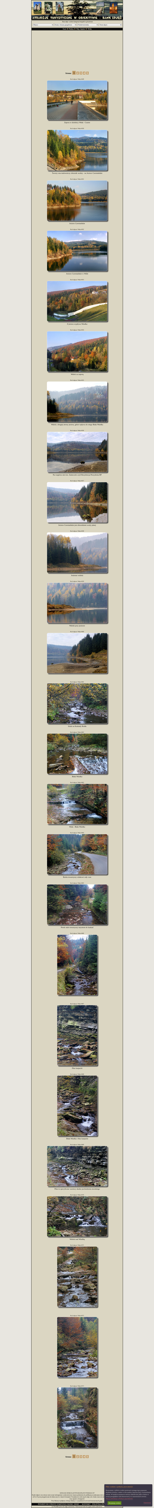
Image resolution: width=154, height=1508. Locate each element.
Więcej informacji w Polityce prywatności (119, 1498)
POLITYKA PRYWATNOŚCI (103, 1504)
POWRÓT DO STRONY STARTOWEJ (58, 1504)
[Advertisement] (77, 49)
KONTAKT (86, 1504)
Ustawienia (147, 1503)
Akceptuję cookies (114, 1503)
